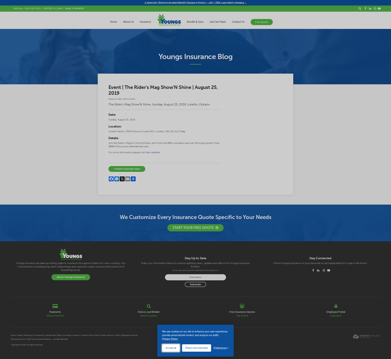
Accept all (171, 348)
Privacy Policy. (170, 338)
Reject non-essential (196, 348)
